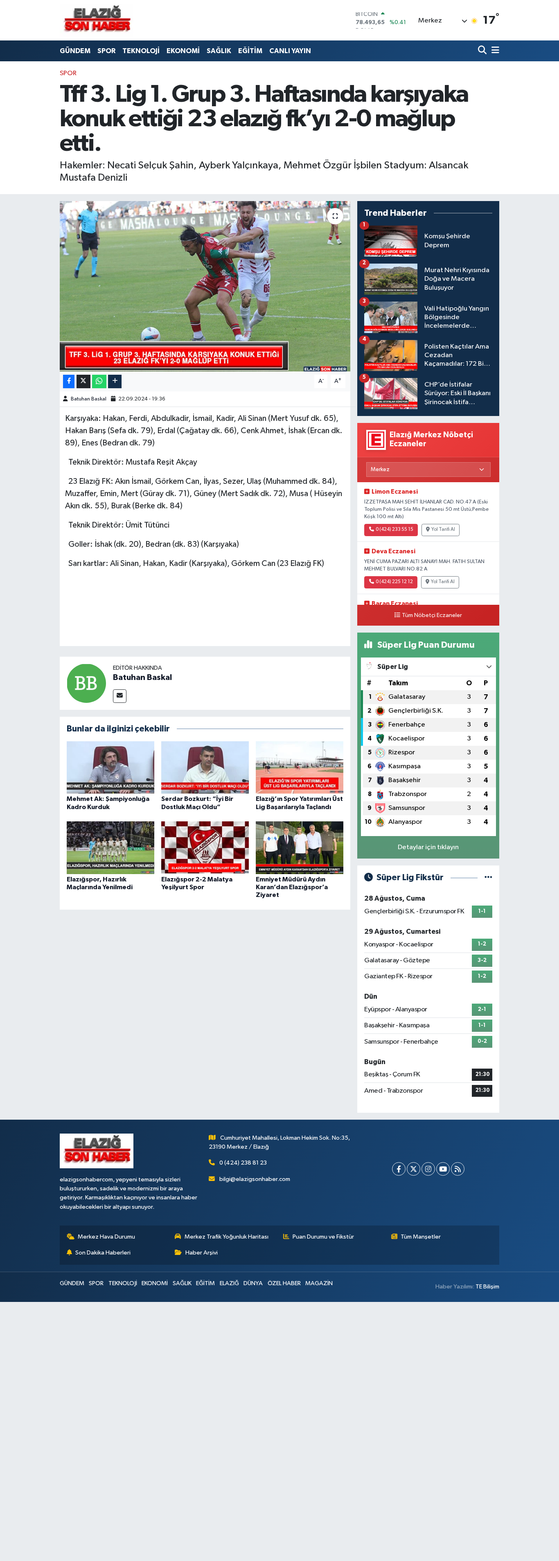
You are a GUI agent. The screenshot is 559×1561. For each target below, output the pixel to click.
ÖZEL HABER (284, 1283)
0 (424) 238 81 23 (243, 1163)
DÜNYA (253, 1283)
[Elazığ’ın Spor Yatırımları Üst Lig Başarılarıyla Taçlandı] (299, 767)
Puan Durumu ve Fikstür (323, 1237)
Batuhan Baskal (88, 399)
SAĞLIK (219, 50)
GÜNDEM (75, 50)
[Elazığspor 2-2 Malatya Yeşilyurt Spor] (205, 847)
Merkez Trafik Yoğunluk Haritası (226, 1237)
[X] (413, 1169)
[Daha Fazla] (115, 381)
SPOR (106, 50)
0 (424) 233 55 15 (394, 529)
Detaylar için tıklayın (428, 847)
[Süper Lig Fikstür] (488, 877)
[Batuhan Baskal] (86, 683)
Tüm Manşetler (421, 1237)
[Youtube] (443, 1169)
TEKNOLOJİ (141, 50)
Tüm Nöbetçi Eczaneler (432, 615)
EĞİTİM (250, 50)
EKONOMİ (183, 50)
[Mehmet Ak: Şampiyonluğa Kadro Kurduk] (110, 767)
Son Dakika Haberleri (103, 1253)
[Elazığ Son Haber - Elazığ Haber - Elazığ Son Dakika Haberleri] (96, 20)
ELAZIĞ (229, 1283)
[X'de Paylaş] (83, 381)
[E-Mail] (119, 696)
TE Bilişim (487, 1287)
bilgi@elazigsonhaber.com (254, 1179)
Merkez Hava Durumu (106, 1237)
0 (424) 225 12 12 (394, 581)
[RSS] (457, 1169)
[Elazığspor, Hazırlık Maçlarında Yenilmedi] (110, 847)
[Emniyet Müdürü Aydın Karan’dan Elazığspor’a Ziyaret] (299, 847)
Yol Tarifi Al (443, 529)
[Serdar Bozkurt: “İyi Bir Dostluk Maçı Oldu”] (205, 767)
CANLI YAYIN (290, 50)
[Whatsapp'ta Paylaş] (99, 381)
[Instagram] (428, 1169)
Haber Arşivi (201, 1253)
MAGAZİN (319, 1283)
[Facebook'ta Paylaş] (68, 381)
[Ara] (483, 51)
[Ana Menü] (494, 51)
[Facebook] (399, 1169)
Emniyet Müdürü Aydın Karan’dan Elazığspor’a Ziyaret (292, 887)
